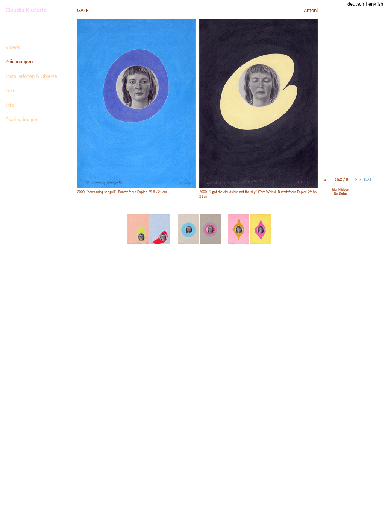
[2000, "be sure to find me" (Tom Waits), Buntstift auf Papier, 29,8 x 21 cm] (238, 229)
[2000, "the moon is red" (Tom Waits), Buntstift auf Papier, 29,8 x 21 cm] (188, 229)
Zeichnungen (19, 62)
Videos (13, 47)
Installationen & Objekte (31, 76)
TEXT (367, 180)
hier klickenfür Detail (340, 191)
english (375, 4)
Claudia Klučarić (26, 11)
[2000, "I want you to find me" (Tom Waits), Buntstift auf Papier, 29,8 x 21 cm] (260, 229)
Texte (11, 91)
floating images (22, 120)
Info (10, 105)
